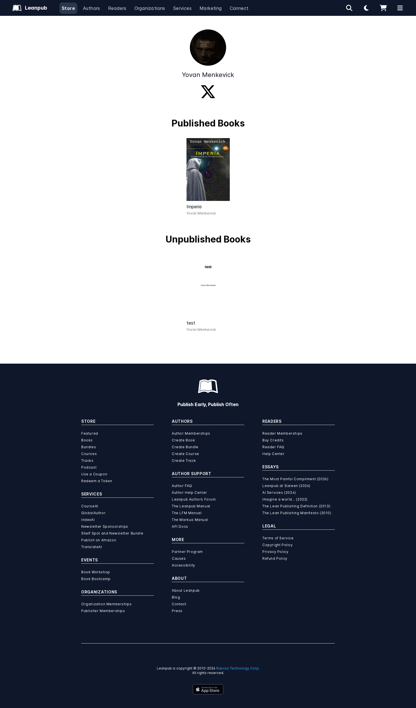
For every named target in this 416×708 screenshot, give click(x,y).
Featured (89, 433)
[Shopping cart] (383, 8)
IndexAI (88, 520)
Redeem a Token (96, 481)
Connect (239, 8)
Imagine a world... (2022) (285, 499)
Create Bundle (185, 447)
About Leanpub (186, 590)
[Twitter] (208, 92)
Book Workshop (95, 572)
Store (68, 8)
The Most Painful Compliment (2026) (295, 479)
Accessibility (183, 565)
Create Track (184, 460)
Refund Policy (275, 558)
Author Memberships (191, 433)
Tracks (87, 460)
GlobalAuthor (93, 513)
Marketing (211, 8)
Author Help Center (189, 492)
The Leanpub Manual (191, 506)
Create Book (183, 440)
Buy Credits (273, 440)
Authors (91, 8)
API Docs (180, 526)
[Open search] (349, 8)
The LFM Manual (186, 513)
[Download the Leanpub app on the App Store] (208, 689)
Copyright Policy (277, 545)
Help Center (273, 454)
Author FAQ (182, 486)
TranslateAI (91, 547)
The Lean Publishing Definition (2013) (296, 506)
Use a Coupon (94, 474)
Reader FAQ (273, 447)
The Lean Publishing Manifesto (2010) (296, 513)
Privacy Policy (275, 552)
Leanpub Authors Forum (194, 499)
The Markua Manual (190, 520)
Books (87, 440)
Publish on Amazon (98, 540)
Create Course (185, 454)
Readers (117, 8)
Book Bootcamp (96, 579)
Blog (176, 597)
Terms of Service (278, 538)
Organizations (149, 8)
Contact (179, 604)
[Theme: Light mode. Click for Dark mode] (366, 8)
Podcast (89, 467)
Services (182, 8)
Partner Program (187, 552)
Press (177, 611)
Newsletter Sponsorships (104, 526)
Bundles (88, 447)
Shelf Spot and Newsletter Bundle (112, 533)
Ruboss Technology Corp (237, 668)
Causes (179, 558)
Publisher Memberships (103, 611)
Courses (89, 454)
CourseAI (89, 506)
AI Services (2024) (279, 492)
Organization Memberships (106, 604)
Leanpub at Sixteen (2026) (286, 486)
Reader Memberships (282, 433)
